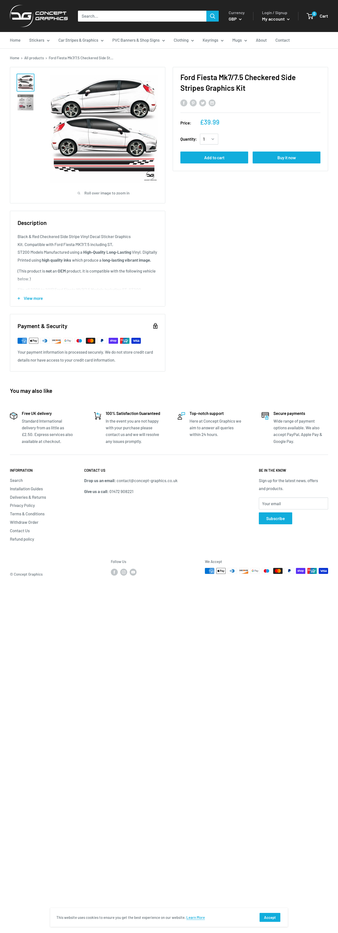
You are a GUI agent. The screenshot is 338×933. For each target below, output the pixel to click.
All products (34, 58)
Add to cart (214, 157)
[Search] (212, 16)
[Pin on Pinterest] (193, 103)
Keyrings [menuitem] (210, 39)
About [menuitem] (261, 39)
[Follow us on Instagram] (123, 571)
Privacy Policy (22, 505)
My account (274, 19)
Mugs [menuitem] (237, 39)
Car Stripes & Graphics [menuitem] (78, 39)
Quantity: (188, 138)
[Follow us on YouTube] (133, 571)
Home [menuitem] (15, 39)
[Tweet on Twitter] (202, 103)
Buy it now (286, 157)
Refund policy (22, 538)
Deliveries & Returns (28, 497)
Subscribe (275, 518)
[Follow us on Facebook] (114, 571)
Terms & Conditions (27, 513)
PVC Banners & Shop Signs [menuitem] (136, 39)
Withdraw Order (24, 522)
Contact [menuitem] (282, 39)
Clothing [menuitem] (181, 39)
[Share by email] (212, 103)
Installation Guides (26, 488)
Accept (270, 917)
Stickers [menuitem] (36, 39)
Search (16, 480)
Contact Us (20, 530)
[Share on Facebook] (183, 103)
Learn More (195, 917)
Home (14, 58)
